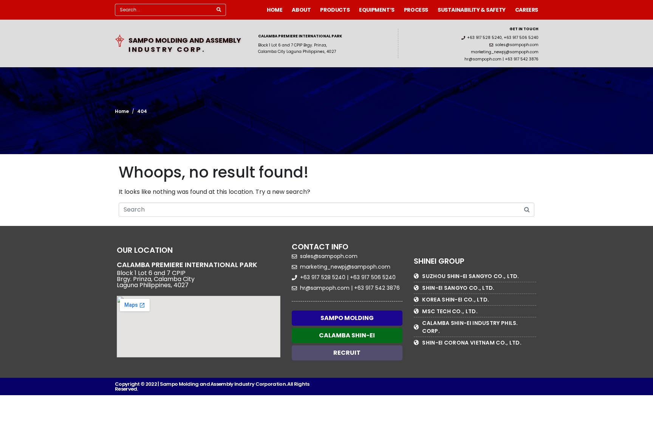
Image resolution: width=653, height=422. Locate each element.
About (301, 10)
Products (335, 10)
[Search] (219, 9)
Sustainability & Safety (472, 10)
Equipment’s (377, 10)
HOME (274, 10)
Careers (526, 10)
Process (416, 10)
